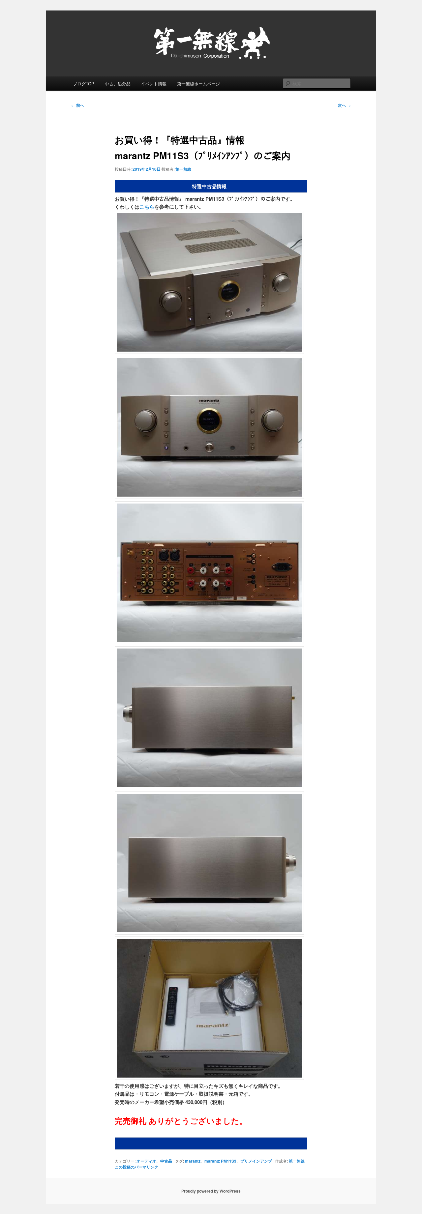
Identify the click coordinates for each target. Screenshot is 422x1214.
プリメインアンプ (256, 1161)
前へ (77, 105)
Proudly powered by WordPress (211, 1191)
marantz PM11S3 (220, 1161)
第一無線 (183, 169)
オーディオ (146, 1161)
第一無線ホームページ (198, 83)
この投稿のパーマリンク (136, 1167)
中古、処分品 (118, 83)
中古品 (166, 1161)
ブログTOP (83, 83)
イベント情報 (153, 83)
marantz (192, 1161)
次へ (344, 105)
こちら (146, 206)
